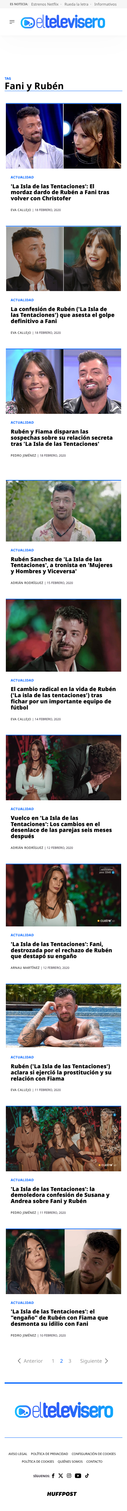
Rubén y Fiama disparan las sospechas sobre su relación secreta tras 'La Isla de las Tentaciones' (62, 438)
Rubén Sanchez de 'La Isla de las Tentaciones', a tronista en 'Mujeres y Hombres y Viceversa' (62, 565)
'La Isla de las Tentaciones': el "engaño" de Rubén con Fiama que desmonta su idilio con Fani (59, 1318)
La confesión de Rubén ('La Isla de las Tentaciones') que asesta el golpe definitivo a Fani (63, 315)
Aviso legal (18, 1454)
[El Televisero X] (60, 1476)
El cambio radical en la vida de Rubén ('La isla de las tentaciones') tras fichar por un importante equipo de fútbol (63, 698)
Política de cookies (38, 1462)
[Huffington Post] (62, 1494)
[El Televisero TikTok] (87, 1476)
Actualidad (22, 177)
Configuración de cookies (94, 1454)
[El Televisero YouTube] (78, 1476)
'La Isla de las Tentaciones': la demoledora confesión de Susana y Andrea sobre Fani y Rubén (60, 1195)
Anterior (33, 1361)
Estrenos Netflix (45, 4)
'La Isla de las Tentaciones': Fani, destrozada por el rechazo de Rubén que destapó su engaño (61, 950)
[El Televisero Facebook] (53, 1476)
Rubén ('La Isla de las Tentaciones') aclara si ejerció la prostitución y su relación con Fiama (61, 1072)
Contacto (94, 1462)
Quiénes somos (70, 1462)
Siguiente (91, 1361)
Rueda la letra (76, 4)
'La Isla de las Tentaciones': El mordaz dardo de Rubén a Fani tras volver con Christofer (60, 192)
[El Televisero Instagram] (69, 1476)
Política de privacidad (49, 1454)
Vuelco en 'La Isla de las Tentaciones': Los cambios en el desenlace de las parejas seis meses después (61, 827)
